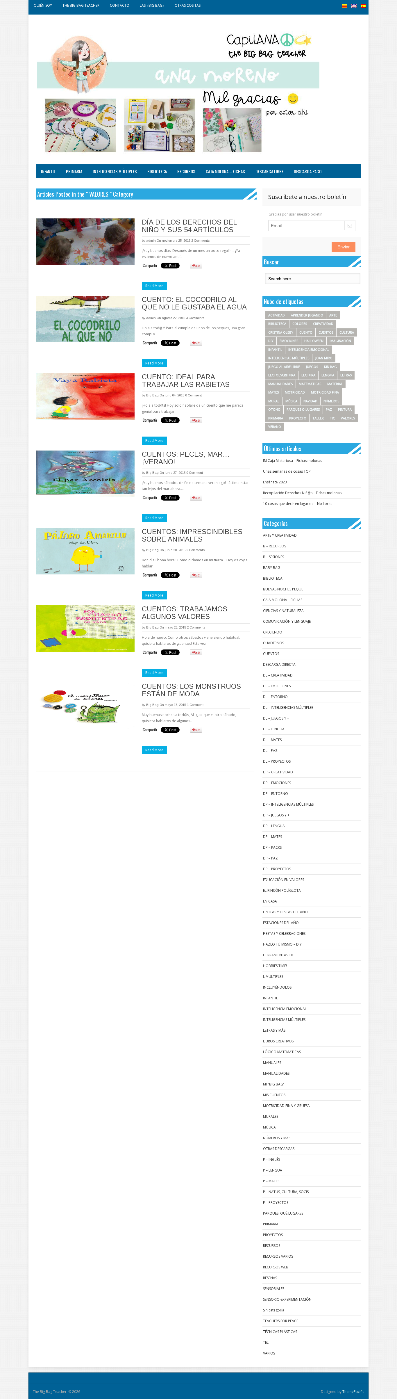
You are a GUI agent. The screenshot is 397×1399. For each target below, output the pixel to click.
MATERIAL (335, 384)
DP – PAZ (270, 858)
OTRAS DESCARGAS (278, 1148)
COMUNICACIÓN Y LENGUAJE (287, 621)
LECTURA (308, 375)
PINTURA (345, 409)
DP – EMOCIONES (277, 782)
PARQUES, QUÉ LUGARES (283, 1213)
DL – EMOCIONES (277, 686)
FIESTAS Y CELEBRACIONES (284, 933)
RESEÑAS (270, 1277)
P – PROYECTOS (275, 1202)
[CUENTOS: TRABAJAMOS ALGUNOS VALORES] (85, 628)
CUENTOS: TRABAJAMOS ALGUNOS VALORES (184, 612)
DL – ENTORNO (275, 696)
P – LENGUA (272, 1170)
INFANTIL (48, 171)
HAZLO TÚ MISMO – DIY (282, 944)
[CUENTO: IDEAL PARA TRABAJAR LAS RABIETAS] (85, 396)
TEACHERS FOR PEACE (280, 1320)
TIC (332, 418)
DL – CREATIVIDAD (278, 675)
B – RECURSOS (274, 546)
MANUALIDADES (280, 384)
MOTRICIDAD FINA (325, 392)
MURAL (273, 401)
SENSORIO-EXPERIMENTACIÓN (287, 1299)
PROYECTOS (273, 1234)
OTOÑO (274, 409)
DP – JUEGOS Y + (276, 815)
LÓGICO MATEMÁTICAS (282, 1051)
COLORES (299, 323)
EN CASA (270, 901)
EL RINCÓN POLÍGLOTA (282, 890)
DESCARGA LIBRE (269, 171)
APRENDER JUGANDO (307, 315)
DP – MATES (272, 836)
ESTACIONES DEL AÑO (281, 922)
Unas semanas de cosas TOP (287, 471)
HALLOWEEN (313, 341)
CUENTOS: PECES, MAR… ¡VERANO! (186, 458)
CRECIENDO (272, 632)
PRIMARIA (74, 171)
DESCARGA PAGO (307, 171)
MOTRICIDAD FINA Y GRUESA (286, 1105)
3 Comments (195, 318)
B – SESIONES (273, 556)
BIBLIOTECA (157, 171)
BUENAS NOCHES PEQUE (283, 589)
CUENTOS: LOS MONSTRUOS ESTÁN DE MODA (191, 690)
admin (151, 240)
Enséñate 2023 (275, 482)
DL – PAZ (270, 750)
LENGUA (327, 375)
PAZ (329, 409)
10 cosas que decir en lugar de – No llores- (298, 503)
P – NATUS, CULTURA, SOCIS (286, 1191)
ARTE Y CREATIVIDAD (280, 535)
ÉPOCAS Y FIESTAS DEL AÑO (285, 911)
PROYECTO (297, 418)
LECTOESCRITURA (281, 375)
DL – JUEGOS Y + (276, 718)
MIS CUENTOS (274, 1094)
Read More (154, 285)
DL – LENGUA (274, 729)
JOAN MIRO (323, 358)
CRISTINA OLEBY (280, 332)
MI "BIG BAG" (274, 1084)
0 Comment (193, 395)
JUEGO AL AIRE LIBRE (284, 366)
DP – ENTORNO (275, 793)
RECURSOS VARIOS (278, 1256)
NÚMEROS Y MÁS (276, 1137)
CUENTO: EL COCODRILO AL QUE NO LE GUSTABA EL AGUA (194, 303)
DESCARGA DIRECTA (279, 664)
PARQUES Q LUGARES (303, 409)
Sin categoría (273, 1310)
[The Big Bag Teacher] (178, 91)
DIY (270, 341)
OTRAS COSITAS (188, 5)
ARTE (333, 315)
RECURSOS (186, 171)
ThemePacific (353, 1391)
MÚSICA (291, 401)
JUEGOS (312, 366)
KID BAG (330, 366)
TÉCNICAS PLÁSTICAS (280, 1331)
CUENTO (305, 332)
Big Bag (152, 395)
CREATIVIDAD (323, 323)
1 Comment (195, 704)
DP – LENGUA (274, 825)
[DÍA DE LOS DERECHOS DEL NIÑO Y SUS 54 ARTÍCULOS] (85, 241)
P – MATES (271, 1181)
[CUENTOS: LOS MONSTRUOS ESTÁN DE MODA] (85, 706)
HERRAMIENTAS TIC (278, 955)
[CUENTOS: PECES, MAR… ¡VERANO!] (85, 474)
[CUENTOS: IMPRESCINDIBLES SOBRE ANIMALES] (85, 551)
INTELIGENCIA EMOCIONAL (308, 349)
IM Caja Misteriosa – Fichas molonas (292, 460)
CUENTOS (326, 332)
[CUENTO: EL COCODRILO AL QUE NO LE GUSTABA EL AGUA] (85, 319)
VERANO (274, 426)
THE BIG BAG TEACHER (80, 5)
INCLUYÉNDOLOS (277, 987)
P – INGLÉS (271, 1159)
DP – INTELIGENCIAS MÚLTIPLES (288, 804)
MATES (273, 392)
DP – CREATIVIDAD (278, 772)
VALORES (348, 418)
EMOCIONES (289, 341)
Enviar (343, 246)
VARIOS (269, 1353)
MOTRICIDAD (295, 392)
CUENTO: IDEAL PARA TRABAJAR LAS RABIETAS (186, 380)
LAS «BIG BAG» (152, 5)
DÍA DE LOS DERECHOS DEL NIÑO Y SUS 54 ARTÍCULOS (189, 226)
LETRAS (346, 375)
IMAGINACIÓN (340, 341)
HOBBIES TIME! (275, 965)
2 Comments (200, 240)
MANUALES (272, 1062)
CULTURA (346, 332)
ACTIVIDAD (276, 315)
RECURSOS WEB (275, 1267)
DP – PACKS (272, 847)
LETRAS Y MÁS (274, 1030)
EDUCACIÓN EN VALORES (283, 879)
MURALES (270, 1116)
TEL (266, 1342)
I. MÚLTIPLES (273, 976)
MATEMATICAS (310, 384)
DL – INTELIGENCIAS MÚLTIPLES (288, 707)
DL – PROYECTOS (277, 761)
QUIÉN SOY (43, 5)
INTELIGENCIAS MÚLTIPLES (115, 171)
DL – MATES (272, 739)
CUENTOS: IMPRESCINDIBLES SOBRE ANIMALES (192, 535)
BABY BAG (271, 567)
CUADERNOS (273, 642)
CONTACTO (119, 5)
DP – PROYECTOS (277, 868)
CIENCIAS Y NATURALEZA (283, 610)
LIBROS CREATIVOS (278, 1041)
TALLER (318, 418)
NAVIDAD (310, 401)
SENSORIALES (273, 1288)
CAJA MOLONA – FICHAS (225, 171)
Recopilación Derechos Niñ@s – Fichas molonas (302, 492)
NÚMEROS (331, 401)
